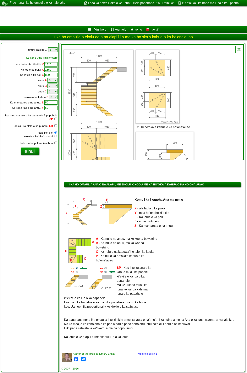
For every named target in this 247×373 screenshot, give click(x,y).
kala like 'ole (45, 132)
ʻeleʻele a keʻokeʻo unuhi (38, 136)
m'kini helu (99, 29)
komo (138, 29)
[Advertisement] (117, 16)
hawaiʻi (154, 29)
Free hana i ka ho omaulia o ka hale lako (37, 2)
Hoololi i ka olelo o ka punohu (33, 125)
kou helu (120, 29)
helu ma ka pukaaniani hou (37, 143)
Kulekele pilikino (147, 353)
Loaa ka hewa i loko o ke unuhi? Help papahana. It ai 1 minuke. (131, 3)
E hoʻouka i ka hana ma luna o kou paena (210, 3)
